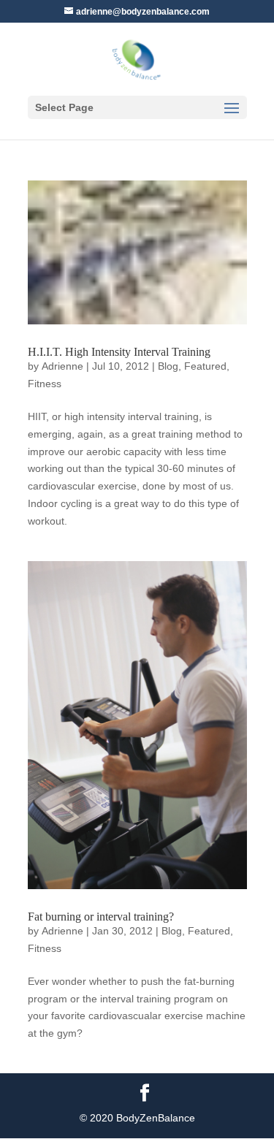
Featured (205, 366)
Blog (168, 366)
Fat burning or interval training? (101, 916)
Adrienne (62, 366)
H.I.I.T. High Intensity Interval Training (119, 352)
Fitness (44, 383)
